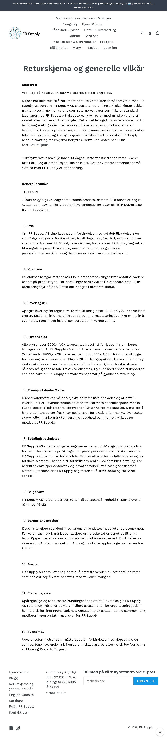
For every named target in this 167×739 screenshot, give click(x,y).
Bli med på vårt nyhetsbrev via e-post (119, 672)
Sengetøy (70, 24)
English (93, 48)
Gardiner (91, 36)
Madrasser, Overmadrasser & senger (83, 18)
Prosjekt (106, 42)
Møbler (74, 36)
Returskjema (39, 145)
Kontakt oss (18, 712)
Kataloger (16, 701)
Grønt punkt (56, 693)
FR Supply (146, 727)
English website (21, 695)
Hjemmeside (18, 672)
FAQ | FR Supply (21, 706)
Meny (77, 48)
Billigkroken (59, 48)
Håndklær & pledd (65, 30)
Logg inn (110, 48)
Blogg (13, 678)
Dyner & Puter (93, 24)
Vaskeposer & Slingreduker (75, 42)
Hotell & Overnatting (100, 30)
